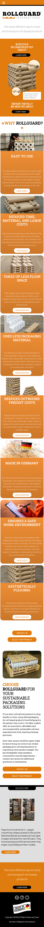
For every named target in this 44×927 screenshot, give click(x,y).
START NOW (20, 112)
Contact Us (22, 633)
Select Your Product (22, 639)
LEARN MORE (21, 55)
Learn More (10, 852)
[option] (22, 826)
